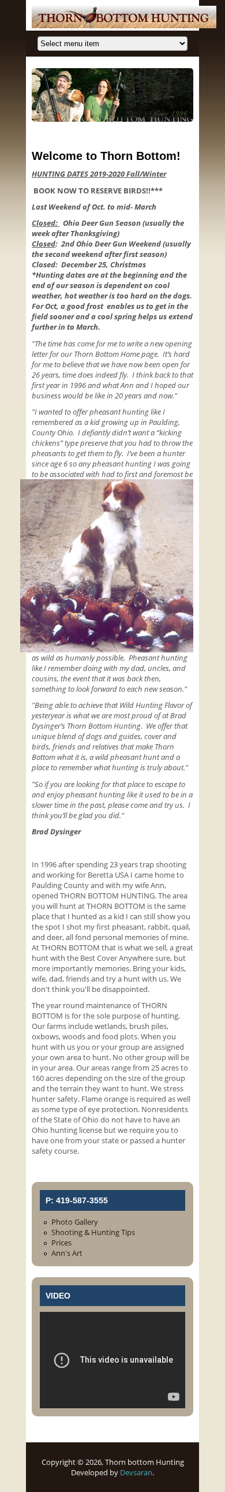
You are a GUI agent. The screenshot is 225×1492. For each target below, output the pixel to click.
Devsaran (136, 1472)
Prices (61, 1242)
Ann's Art (66, 1253)
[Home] (124, 25)
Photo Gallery (74, 1222)
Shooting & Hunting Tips (93, 1232)
